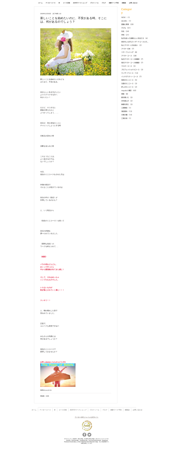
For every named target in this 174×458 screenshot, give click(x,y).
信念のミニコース (46, 390)
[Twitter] (89, 435)
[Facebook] (84, 435)
